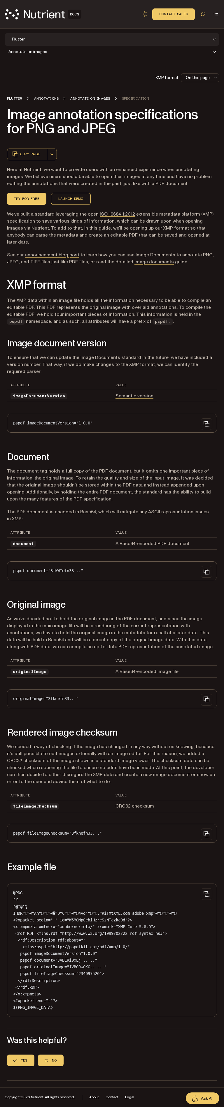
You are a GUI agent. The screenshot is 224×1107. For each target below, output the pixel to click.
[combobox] (52, 154)
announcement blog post (52, 255)
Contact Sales (173, 14)
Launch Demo (70, 198)
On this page (198, 77)
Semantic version (134, 396)
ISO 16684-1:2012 (117, 214)
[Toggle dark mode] (144, 14)
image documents (154, 262)
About (94, 1097)
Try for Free (26, 198)
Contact (112, 1097)
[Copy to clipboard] (206, 424)
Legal (129, 1097)
